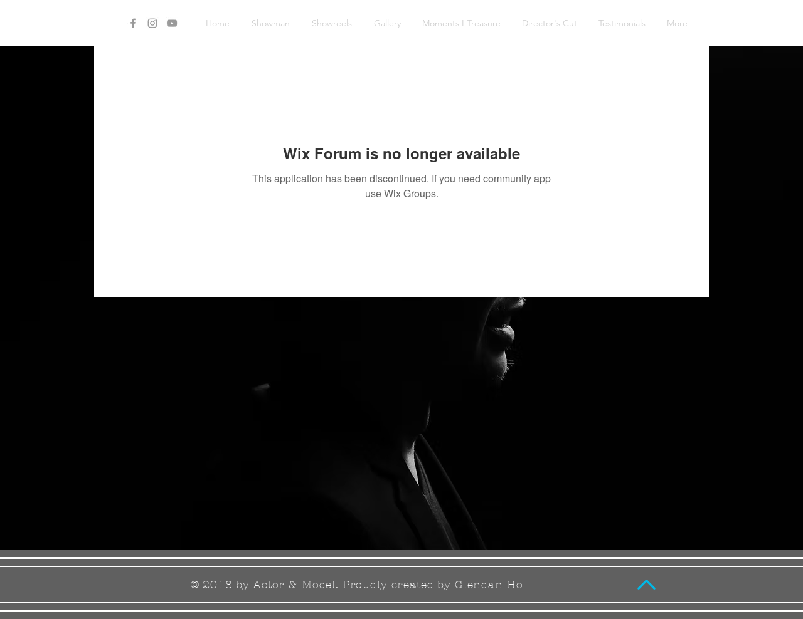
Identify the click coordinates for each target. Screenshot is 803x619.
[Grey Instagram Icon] (152, 23)
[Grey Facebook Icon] (133, 23)
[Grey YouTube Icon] (172, 23)
